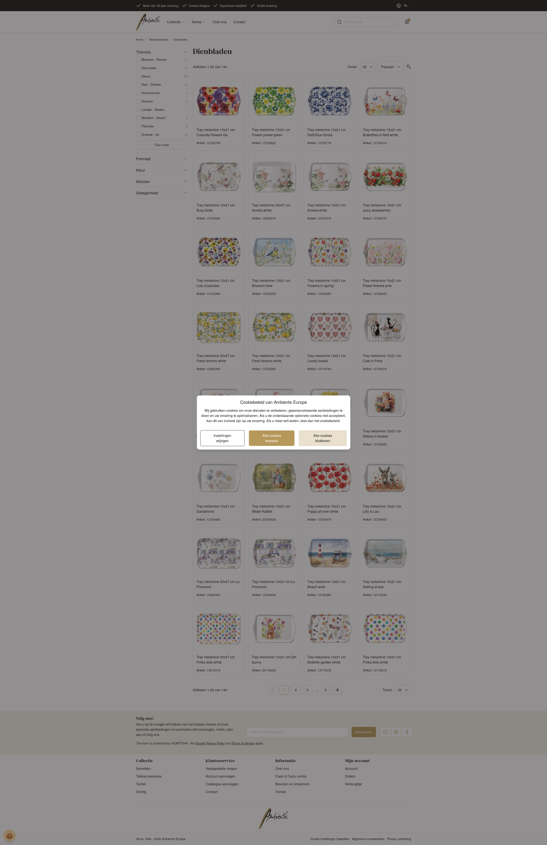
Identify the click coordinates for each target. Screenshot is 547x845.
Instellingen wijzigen (222, 438)
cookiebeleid (330, 420)
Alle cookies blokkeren (322, 438)
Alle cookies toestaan (271, 438)
